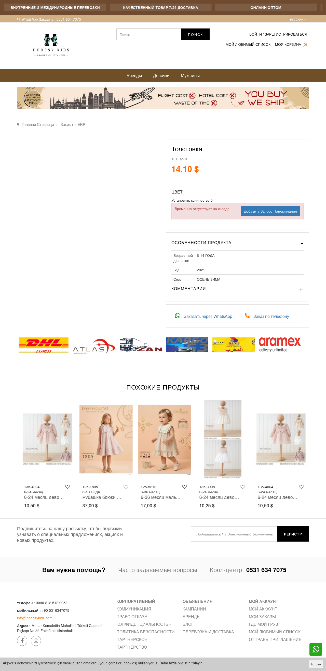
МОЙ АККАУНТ (263, 609)
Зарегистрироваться (286, 34)
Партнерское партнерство (131, 643)
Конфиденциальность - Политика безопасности (145, 628)
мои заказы (262, 616)
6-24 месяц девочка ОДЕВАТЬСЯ (43, 496)
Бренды (191, 616)
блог (188, 624)
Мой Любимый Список (248, 44)
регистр (293, 533)
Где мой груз (263, 624)
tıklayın (197, 662)
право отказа (131, 616)
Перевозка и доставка (208, 632)
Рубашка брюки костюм (101, 496)
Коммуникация (133, 609)
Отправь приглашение (275, 639)
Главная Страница (38, 124)
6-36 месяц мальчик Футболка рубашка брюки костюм (159, 496)
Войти (255, 34)
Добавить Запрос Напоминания (270, 211)
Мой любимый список (275, 632)
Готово (316, 664)
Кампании (194, 609)
